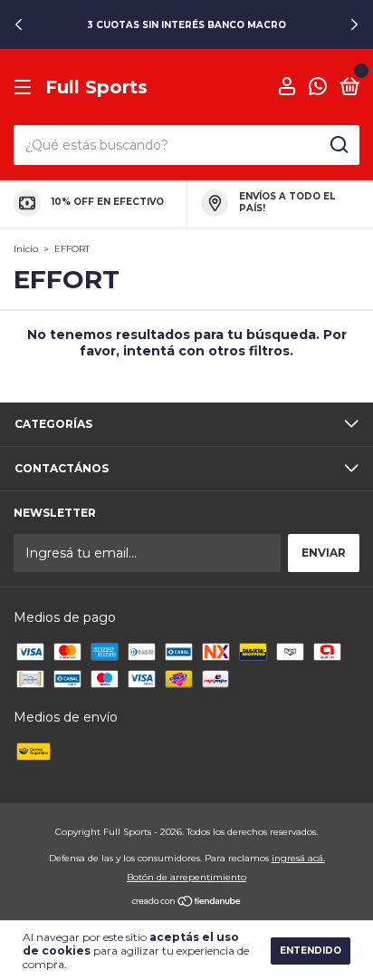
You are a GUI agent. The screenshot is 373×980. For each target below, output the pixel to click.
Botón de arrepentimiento (186, 877)
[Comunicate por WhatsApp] (317, 88)
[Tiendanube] (187, 903)
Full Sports (96, 87)
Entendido (310, 950)
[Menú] (26, 87)
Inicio (26, 249)
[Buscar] (338, 145)
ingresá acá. (298, 858)
